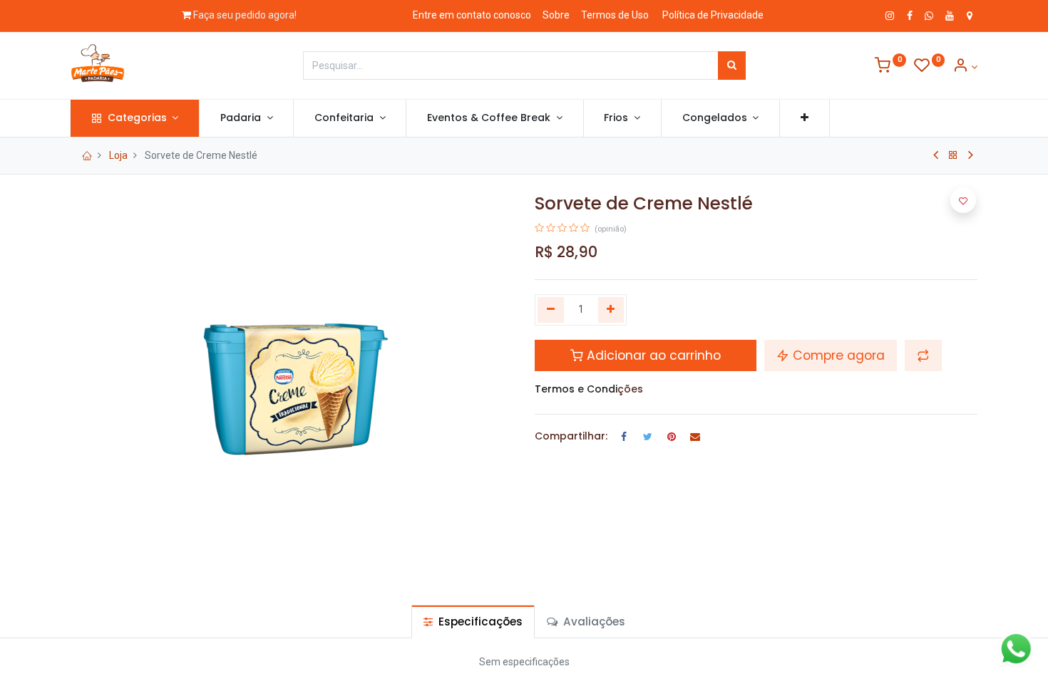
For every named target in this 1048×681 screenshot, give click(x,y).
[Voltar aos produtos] (953, 155)
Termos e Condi (576, 389)
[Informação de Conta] (964, 67)
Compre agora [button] (837, 355)
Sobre (556, 15)
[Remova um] (551, 310)
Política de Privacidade (713, 15)
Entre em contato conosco (472, 15)
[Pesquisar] (732, 65)
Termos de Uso (615, 15)
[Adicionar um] (611, 310)
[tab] (473, 621)
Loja (118, 155)
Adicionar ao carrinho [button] (652, 355)
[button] (804, 118)
